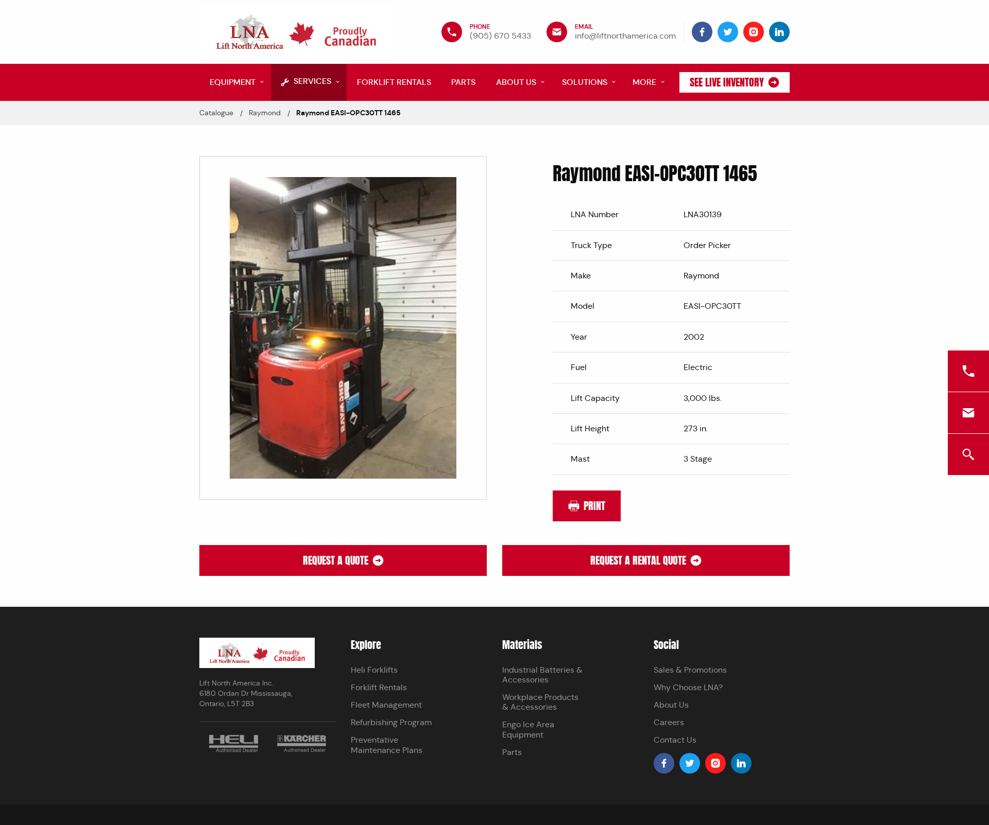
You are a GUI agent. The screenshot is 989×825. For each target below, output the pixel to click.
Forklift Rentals (379, 687)
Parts (512, 752)
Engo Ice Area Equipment (528, 729)
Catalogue (216, 112)
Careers (669, 722)
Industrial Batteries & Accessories (542, 674)
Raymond (265, 112)
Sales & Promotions (690, 670)
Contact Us (675, 740)
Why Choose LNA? (688, 687)
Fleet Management (386, 705)
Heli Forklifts (374, 670)
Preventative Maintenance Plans (386, 744)
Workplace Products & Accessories (540, 702)
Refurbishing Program (391, 722)
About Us (671, 705)
